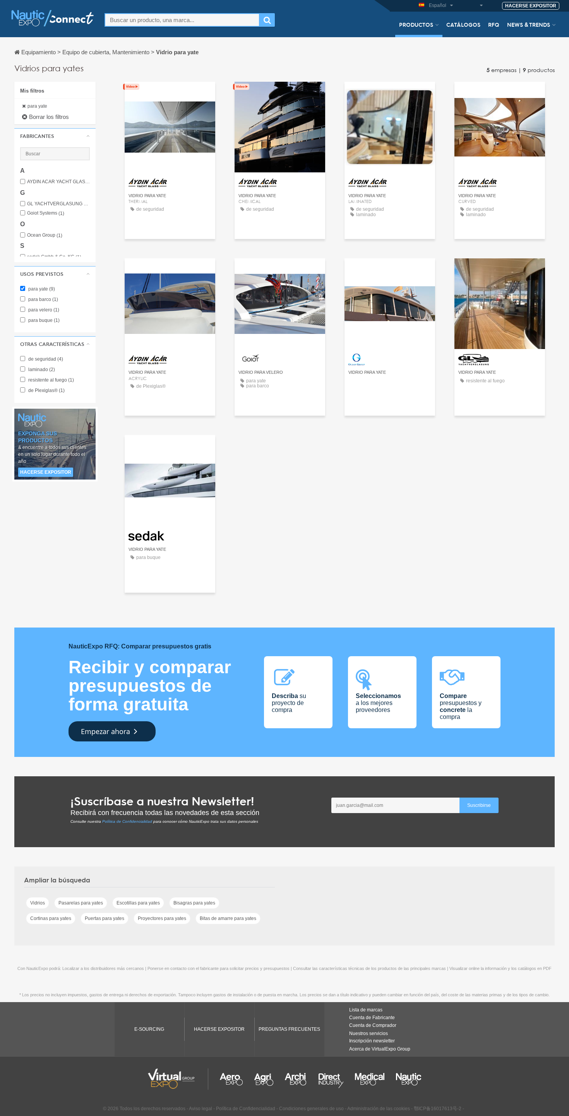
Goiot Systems (45, 213)
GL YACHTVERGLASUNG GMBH (58, 204)
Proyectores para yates (162, 918)
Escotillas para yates (138, 903)
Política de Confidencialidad (127, 821)
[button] (55, 135)
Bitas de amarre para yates (228, 918)
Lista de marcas (365, 1010)
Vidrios (37, 903)
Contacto (279, 271)
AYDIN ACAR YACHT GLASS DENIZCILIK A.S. (58, 182)
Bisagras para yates (194, 903)
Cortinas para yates (50, 918)
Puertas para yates (104, 918)
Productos (416, 24)
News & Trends (528, 24)
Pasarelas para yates (80, 903)
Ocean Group (44, 235)
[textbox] (182, 20)
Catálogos (463, 24)
